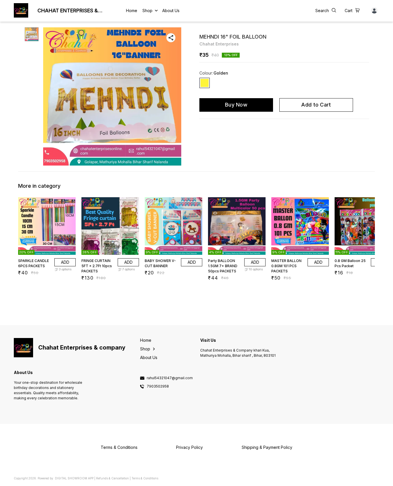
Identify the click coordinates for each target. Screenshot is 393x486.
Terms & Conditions (144, 478)
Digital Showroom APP (74, 478)
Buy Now (236, 105)
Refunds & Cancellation (112, 478)
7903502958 (158, 386)
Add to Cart (316, 105)
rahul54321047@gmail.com (170, 378)
